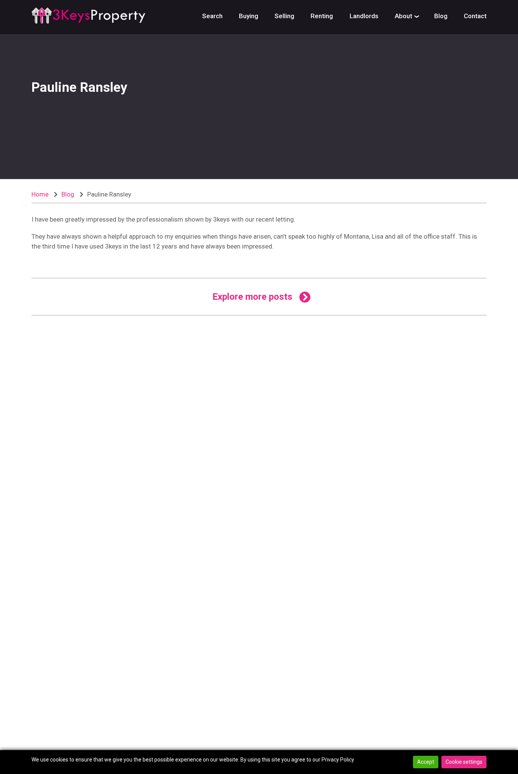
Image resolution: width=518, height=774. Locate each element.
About (403, 16)
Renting (322, 16)
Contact (475, 16)
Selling (284, 16)
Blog (440, 16)
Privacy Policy (338, 760)
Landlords (364, 16)
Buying (248, 16)
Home (40, 194)
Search (212, 16)
